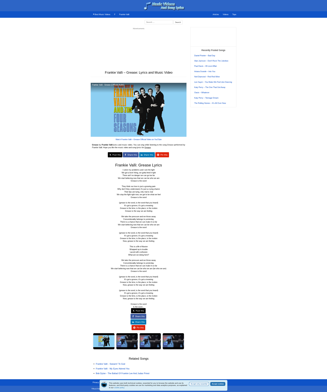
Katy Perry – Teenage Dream (206, 98)
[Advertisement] (138, 48)
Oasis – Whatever (201, 92)
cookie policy (119, 388)
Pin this (163, 155)
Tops (234, 14)
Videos (226, 14)
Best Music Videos (102, 14)
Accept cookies (218, 384)
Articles (216, 14)
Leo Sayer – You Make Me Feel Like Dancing (213, 82)
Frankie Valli (124, 14)
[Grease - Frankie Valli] (103, 341)
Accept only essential (199, 384)
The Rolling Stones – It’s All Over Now (210, 103)
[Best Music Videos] (163, 5)
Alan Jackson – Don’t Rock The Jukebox (211, 61)
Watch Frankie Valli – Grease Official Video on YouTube (139, 139)
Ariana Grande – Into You (204, 71)
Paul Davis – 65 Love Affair (205, 66)
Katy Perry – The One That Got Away (209, 87)
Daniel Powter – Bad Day (204, 55)
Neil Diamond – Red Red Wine (207, 77)
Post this (116, 155)
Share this (132, 155)
